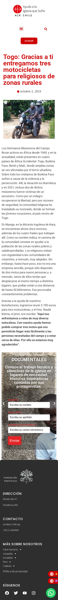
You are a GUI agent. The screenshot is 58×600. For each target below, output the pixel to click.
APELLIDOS (14, 412)
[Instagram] (33, 593)
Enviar (14, 440)
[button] (21, 28)
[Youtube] (25, 593)
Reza (5, 561)
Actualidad (8, 557)
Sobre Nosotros (10, 549)
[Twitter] (16, 593)
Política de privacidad (15, 571)
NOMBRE (13, 400)
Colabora (7, 565)
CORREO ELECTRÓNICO (22, 425)
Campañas (8, 553)
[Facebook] (7, 593)
